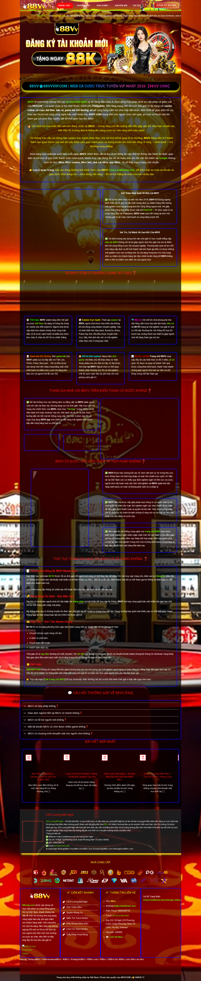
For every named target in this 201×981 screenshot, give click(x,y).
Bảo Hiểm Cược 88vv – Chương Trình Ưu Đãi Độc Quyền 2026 (43, 776)
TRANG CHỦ (64, 5)
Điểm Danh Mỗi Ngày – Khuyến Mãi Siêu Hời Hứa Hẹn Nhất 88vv (119, 776)
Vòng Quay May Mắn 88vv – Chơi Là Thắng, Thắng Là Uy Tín (158, 776)
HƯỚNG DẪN (83, 5)
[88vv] (37, 6)
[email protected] (61, 846)
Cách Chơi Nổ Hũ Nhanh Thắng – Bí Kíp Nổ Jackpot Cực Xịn (81, 775)
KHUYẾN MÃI (121, 5)
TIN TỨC (137, 5)
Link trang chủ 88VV (54, 679)
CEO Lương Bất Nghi (59, 814)
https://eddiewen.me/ (122, 170)
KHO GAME (102, 5)
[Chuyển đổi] (25, 706)
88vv (106, 824)
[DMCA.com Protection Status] (30, 950)
